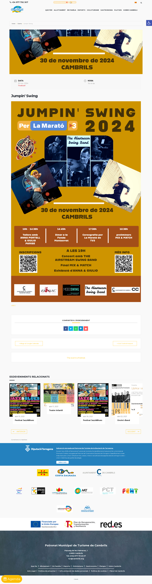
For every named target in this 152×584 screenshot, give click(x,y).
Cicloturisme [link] (93, 10)
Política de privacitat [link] (47, 571)
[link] (149, 23)
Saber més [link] (62, 462)
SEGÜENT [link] (131, 432)
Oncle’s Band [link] (123, 420)
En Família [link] (71, 10)
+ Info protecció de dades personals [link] (73, 571)
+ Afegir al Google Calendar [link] (29, 343)
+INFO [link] (13, 305)
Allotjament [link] (60, 10)
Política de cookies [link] (99, 571)
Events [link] (20, 23)
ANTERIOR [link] (21, 432)
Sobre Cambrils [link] (130, 10)
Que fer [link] (48, 10)
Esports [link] (81, 10)
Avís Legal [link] (31, 571)
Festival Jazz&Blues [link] (24, 420)
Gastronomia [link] (106, 10)
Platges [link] (118, 10)
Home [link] (14, 23)
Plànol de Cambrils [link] (117, 571)
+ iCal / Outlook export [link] (125, 343)
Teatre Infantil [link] (56, 410)
